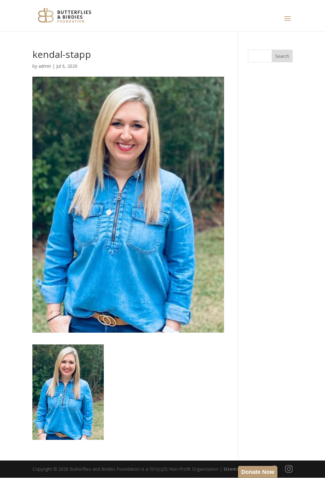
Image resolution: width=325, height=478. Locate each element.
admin (44, 66)
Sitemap (232, 469)
